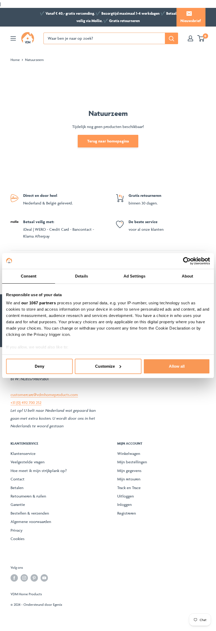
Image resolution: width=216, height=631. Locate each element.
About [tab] (187, 276)
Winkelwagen (128, 453)
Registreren (126, 513)
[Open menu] (13, 38)
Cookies (17, 538)
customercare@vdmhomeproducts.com (44, 394)
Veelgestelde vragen (28, 461)
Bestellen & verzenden (30, 513)
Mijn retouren (128, 478)
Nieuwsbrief (190, 20)
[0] (201, 38)
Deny (39, 366)
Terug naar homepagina (108, 140)
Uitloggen (125, 496)
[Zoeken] (171, 38)
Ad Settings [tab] (134, 276)
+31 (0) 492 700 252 (26, 402)
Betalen (17, 487)
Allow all (177, 366)
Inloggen (124, 504)
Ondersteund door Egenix (42, 604)
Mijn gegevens (129, 470)
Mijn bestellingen (132, 461)
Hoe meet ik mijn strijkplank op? (39, 470)
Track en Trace (129, 487)
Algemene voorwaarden (31, 521)
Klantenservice (23, 453)
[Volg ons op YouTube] (44, 578)
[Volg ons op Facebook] (14, 578)
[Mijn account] (190, 38)
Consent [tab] (29, 276)
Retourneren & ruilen (28, 496)
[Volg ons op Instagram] (24, 578)
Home (15, 60)
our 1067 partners (38, 303)
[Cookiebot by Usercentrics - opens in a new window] (187, 261)
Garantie (18, 504)
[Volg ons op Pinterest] (34, 578)
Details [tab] (81, 276)
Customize (105, 366)
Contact (17, 478)
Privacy (17, 530)
